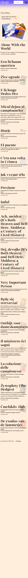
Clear (15, 19)
